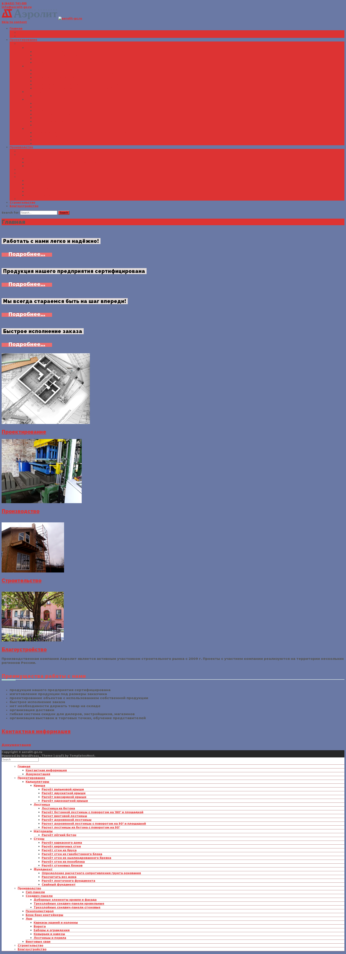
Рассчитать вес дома (51, 136)
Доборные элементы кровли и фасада (57, 159)
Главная (16, 28)
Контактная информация (38, 32)
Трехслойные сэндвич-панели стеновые (59, 166)
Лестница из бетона (50, 70)
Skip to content (14, 22)
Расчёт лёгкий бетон (51, 96)
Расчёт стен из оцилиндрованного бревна (68, 118)
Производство (21, 147)
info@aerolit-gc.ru (17, 7)
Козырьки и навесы (41, 191)
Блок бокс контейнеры (36, 173)
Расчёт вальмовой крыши (55, 52)
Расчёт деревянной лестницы (58, 81)
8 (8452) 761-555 (14, 3)
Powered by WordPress (21, 755)
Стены (31, 99)
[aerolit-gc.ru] (42, 18)
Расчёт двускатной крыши (55, 55)
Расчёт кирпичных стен (53, 107)
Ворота (32, 184)
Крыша (31, 47)
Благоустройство (24, 206)
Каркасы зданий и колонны (48, 181)
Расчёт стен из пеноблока (55, 121)
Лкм (21, 177)
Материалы (35, 92)
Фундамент (35, 128)
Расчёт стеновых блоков (54, 125)
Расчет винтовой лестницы (56, 77)
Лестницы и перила (42, 195)
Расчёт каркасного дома (54, 103)
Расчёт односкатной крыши (57, 62)
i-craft (59, 755)
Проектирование (23, 39)
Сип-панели (27, 151)
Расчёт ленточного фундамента (60, 140)
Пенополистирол (32, 169)
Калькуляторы (29, 43)
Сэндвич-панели (31, 154)
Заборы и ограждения (44, 188)
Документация (30, 36)
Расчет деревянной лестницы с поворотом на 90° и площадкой (86, 84)
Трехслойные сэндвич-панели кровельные (61, 162)
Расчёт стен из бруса (51, 110)
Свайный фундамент (51, 143)
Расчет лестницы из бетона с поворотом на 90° (73, 88)
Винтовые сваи (30, 199)
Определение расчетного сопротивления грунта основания (83, 132)
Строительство (22, 202)
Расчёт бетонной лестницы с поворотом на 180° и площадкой (84, 74)
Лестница (34, 66)
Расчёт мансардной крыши (56, 59)
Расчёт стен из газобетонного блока (64, 114)
